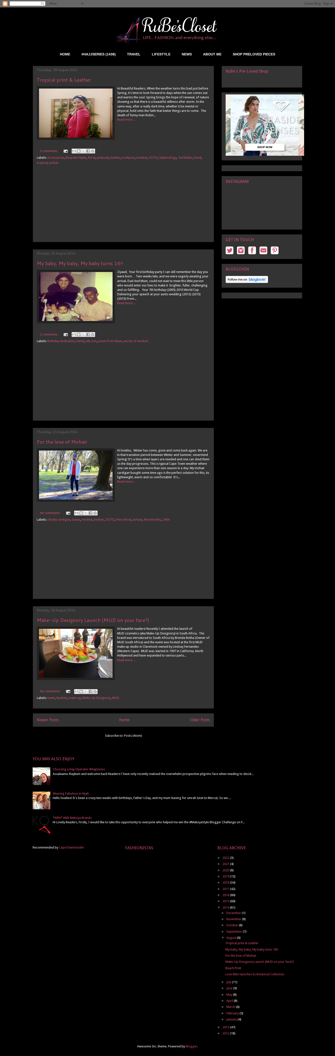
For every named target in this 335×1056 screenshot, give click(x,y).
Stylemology (168, 157)
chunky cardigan (58, 519)
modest (141, 157)
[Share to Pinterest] (92, 151)
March (231, 1007)
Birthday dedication (61, 341)
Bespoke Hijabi (75, 157)
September (234, 931)
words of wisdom (135, 341)
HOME (65, 54)
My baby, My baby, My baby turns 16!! (80, 263)
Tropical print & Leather (64, 79)
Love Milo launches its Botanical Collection (254, 974)
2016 (226, 895)
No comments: (50, 513)
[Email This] (74, 151)
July (229, 982)
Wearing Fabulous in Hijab (71, 793)
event (51, 698)
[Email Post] (65, 151)
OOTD (153, 157)
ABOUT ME (212, 54)
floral (91, 157)
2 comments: (49, 334)
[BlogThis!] (78, 151)
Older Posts (200, 720)
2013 (226, 1027)
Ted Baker (185, 157)
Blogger (191, 1046)
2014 (226, 907)
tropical (42, 163)
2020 (226, 870)
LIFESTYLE (161, 54)
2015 (226, 901)
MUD (115, 698)
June (229, 988)
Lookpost (128, 157)
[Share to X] (83, 151)
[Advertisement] (123, 207)
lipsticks (61, 698)
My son (91, 341)
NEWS (187, 54)
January (232, 1019)
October (232, 925)
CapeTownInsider (71, 847)
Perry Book (123, 519)
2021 (226, 864)
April (230, 1001)
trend (197, 157)
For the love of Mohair (62, 441)
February (233, 1013)
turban (53, 163)
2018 (226, 882)
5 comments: (49, 151)
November (234, 919)
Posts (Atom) (133, 735)
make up (75, 698)
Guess (76, 519)
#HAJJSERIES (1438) (98, 54)
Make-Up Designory (96, 698)
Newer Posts (48, 720)
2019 (226, 876)
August (231, 938)
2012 (226, 1033)
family (80, 341)
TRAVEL (134, 54)
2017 (226, 889)
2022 (226, 858)
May (229, 994)
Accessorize (55, 157)
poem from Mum (110, 341)
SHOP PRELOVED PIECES (254, 54)
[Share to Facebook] (88, 151)
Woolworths (152, 519)
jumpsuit (103, 157)
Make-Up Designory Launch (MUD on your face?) (93, 620)
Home (124, 720)
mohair (99, 519)
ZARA (166, 519)
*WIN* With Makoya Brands (72, 818)
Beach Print (233, 968)
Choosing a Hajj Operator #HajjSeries (79, 769)
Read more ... (126, 119)
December (234, 913)
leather (115, 157)
